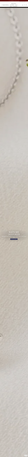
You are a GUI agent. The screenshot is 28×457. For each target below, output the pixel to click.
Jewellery (13, 3)
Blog (11, 6)
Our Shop (15, 6)
